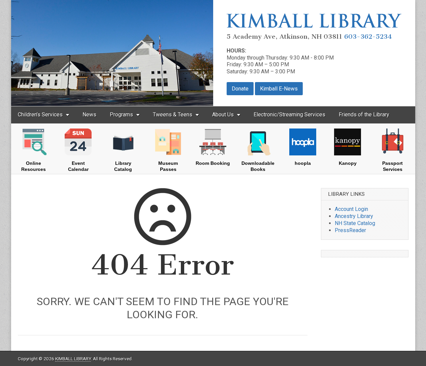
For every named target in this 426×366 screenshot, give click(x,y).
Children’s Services (40, 114)
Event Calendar (78, 166)
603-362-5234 (368, 36)
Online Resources (33, 166)
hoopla (303, 163)
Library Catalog (123, 166)
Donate (240, 88)
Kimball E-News (279, 88)
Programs (121, 114)
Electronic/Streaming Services (289, 114)
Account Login (351, 209)
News (89, 114)
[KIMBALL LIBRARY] (314, 26)
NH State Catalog (355, 223)
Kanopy (348, 163)
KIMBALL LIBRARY (73, 358)
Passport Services (392, 166)
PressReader (350, 230)
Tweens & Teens (172, 114)
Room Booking (213, 163)
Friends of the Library (364, 114)
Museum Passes (168, 166)
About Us (223, 114)
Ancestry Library (354, 216)
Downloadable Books (257, 166)
